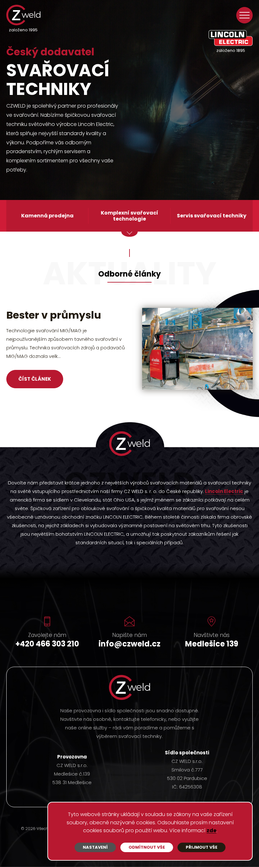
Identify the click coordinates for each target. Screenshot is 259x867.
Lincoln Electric (224, 492)
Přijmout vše (201, 847)
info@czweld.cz (129, 644)
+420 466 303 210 (47, 644)
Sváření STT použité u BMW (56, 320)
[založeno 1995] (23, 15)
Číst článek (34, 389)
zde (211, 830)
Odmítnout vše (147, 847)
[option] (129, 353)
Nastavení (95, 847)
